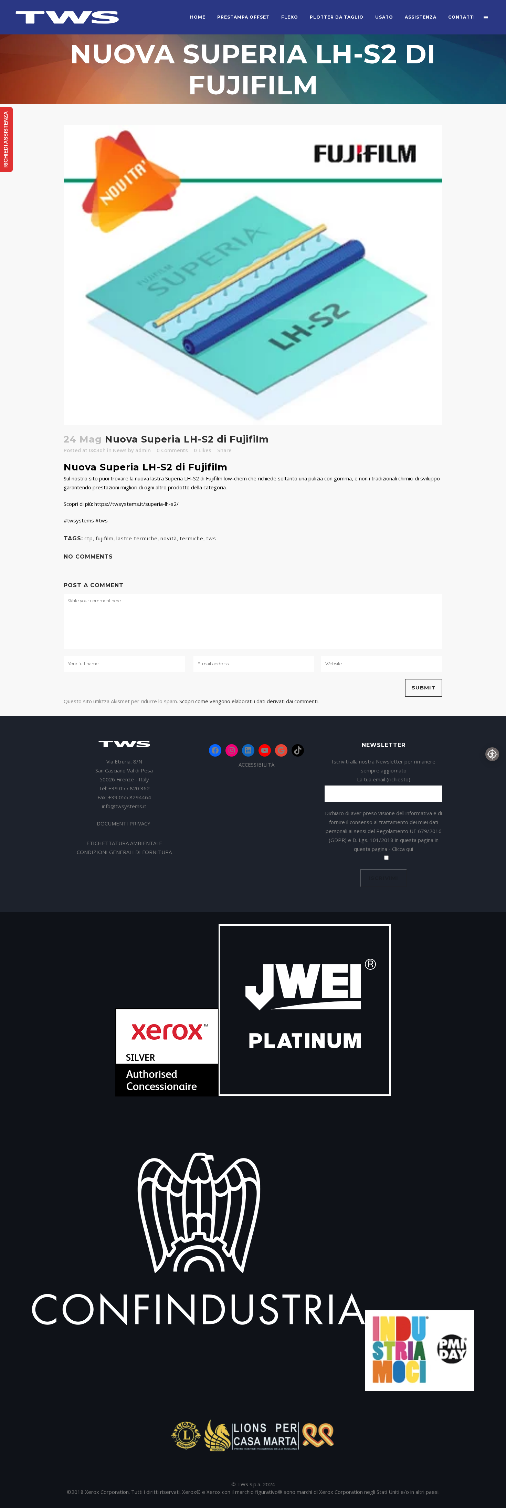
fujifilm (105, 538)
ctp (88, 538)
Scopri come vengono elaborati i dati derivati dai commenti (248, 701)
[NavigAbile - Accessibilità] (492, 754)
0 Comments (172, 450)
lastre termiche (137, 538)
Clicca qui (402, 848)
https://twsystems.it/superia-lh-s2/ (136, 503)
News (120, 450)
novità (168, 538)
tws (211, 538)
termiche (191, 538)
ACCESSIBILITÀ (256, 764)
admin (143, 450)
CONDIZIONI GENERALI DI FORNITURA (124, 852)
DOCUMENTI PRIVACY (124, 823)
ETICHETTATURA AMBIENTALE (124, 843)
